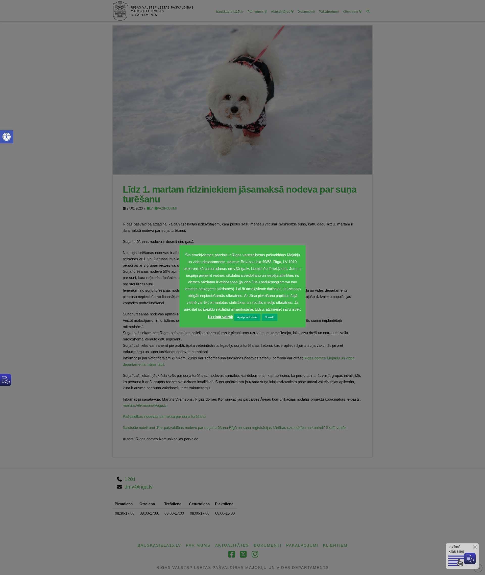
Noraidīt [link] (269, 317)
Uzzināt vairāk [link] (220, 317)
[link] (6, 136)
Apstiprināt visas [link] (247, 317)
